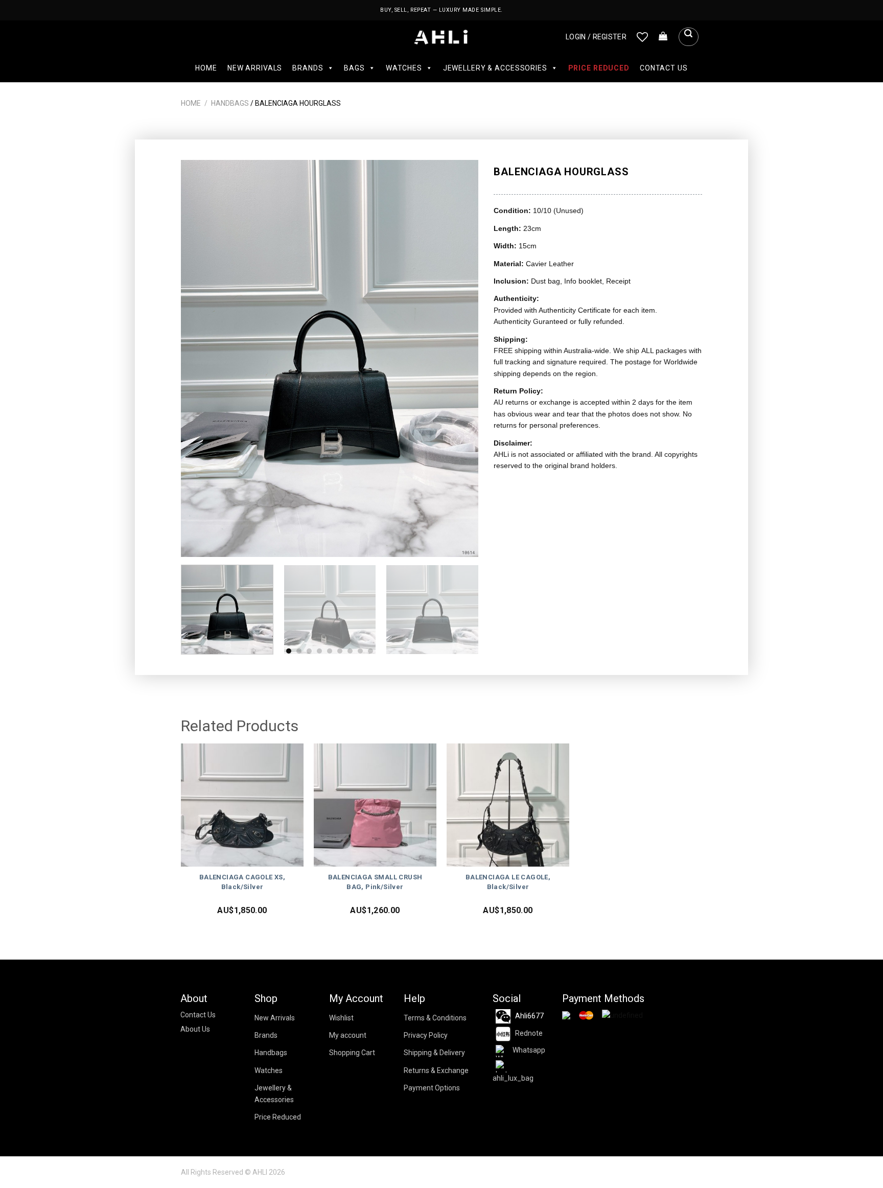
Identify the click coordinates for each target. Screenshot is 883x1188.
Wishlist (341, 1018)
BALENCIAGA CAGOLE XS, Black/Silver (242, 882)
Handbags (230, 103)
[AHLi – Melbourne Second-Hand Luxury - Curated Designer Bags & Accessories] (442, 37)
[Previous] (200, 358)
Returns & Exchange (436, 1070)
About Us (195, 1029)
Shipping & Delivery (434, 1053)
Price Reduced (599, 68)
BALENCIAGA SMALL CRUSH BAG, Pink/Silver (375, 882)
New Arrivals (254, 68)
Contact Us (664, 68)
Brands (307, 68)
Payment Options (432, 1088)
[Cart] (663, 37)
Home (206, 68)
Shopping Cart (352, 1053)
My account (347, 1035)
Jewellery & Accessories (495, 68)
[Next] (460, 358)
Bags (354, 68)
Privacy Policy (426, 1035)
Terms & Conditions (435, 1018)
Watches (404, 68)
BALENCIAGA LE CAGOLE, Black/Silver (508, 882)
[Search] (688, 37)
